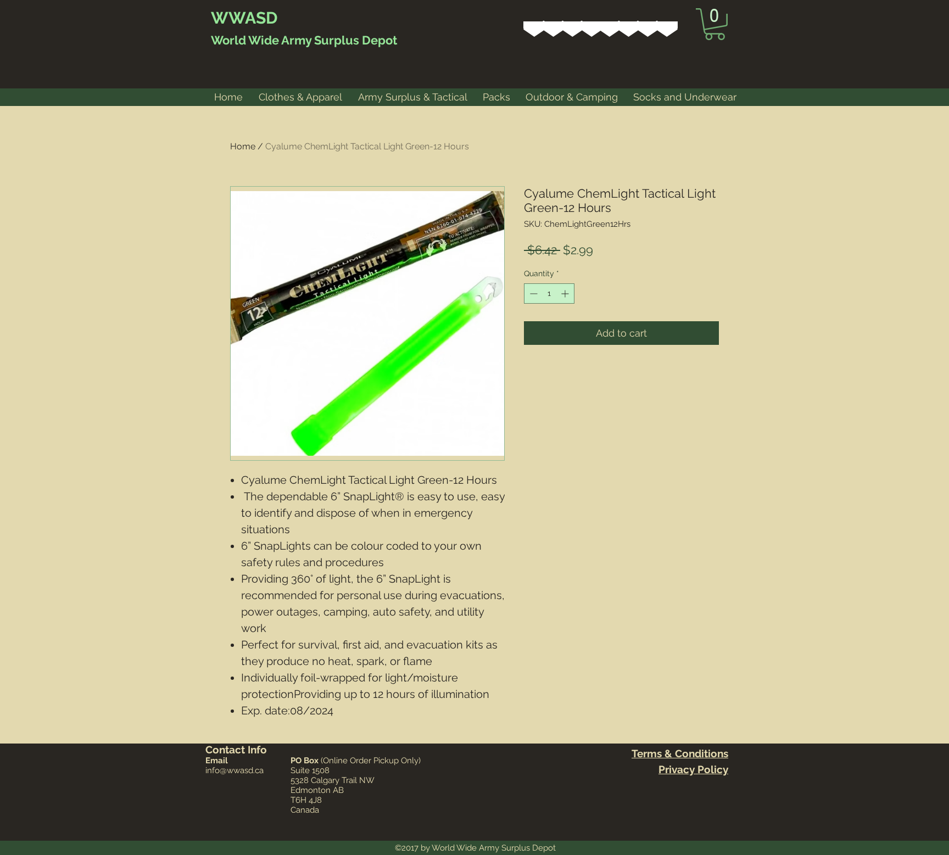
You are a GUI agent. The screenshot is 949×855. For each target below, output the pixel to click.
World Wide (245, 40)
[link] (715, 24)
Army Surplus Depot (338, 40)
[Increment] (566, 293)
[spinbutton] (549, 293)
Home (242, 146)
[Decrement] (532, 293)
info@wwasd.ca (234, 770)
